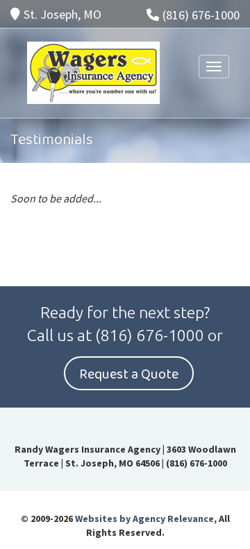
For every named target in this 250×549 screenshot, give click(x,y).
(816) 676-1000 (201, 15)
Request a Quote (128, 374)
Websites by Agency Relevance (144, 518)
